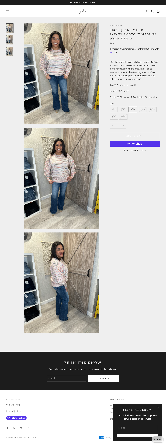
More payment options (134, 150)
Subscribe (103, 378)
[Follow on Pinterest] (21, 428)
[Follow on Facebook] (7, 428)
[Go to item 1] (9, 28)
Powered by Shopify (30, 437)
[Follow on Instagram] (14, 428)
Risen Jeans (116, 25)
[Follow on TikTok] (27, 428)
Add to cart (134, 135)
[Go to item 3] (9, 51)
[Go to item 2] (9, 40)
